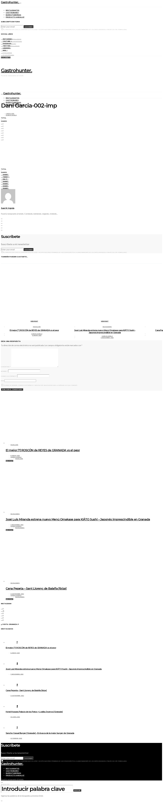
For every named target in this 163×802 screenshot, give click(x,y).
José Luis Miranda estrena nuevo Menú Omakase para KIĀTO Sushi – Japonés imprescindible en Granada (104, 331)
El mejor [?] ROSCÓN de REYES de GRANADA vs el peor (34, 330)
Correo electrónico (9, 376)
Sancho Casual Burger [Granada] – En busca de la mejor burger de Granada (40, 733)
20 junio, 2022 (15, 717)
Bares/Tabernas (13, 15)
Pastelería (37, 326)
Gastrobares (12, 13)
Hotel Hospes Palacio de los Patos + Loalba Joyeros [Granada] (34, 712)
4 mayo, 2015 (10, 113)
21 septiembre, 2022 (17, 594)
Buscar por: (5, 784)
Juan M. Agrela (11, 115)
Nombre (4, 371)
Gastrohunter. (10, 2)
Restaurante (107, 326)
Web (2, 381)
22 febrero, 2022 (16, 738)
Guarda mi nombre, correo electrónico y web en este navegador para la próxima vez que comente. (41, 385)
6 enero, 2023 (36, 335)
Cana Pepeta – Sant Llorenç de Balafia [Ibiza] (36, 588)
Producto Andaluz (15, 17)
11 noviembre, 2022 (107, 337)
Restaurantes (12, 10)
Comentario (6, 367)
